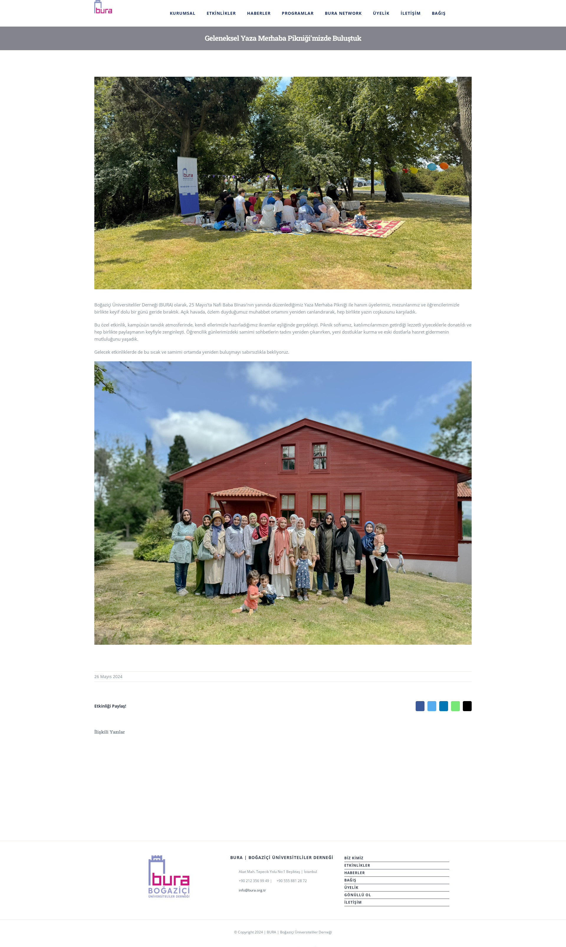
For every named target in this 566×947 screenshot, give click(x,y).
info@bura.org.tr (252, 890)
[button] (458, 13)
